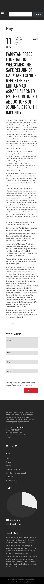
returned (17, 230)
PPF (13, 324)
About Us (8, 462)
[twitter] (11, 445)
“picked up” (29, 315)
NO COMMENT (34, 39)
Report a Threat (12, 480)
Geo (16, 151)
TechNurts (30, 582)
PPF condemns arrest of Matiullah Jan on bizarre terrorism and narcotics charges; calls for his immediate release (21, 540)
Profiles (8, 465)
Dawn (17, 222)
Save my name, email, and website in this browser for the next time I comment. (20, 384)
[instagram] (16, 445)
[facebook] (7, 445)
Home (8, 458)
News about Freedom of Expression (16, 473)
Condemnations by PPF (13, 469)
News (17, 45)
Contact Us (9, 476)
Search (38, 14)
